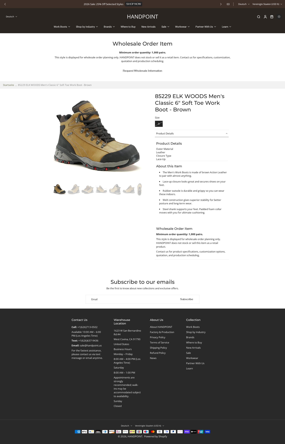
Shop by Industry (196, 332)
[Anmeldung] (265, 17)
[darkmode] (279, 17)
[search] (258, 17)
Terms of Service (159, 342)
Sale (188, 353)
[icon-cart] (271, 17)
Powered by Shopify (155, 436)
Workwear (192, 358)
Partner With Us (195, 363)
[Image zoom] (97, 137)
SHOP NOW (133, 4)
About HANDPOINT (161, 327)
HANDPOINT (135, 436)
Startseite (8, 85)
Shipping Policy (158, 347)
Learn (189, 368)
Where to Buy (194, 342)
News (153, 358)
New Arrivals (193, 347)
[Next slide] (221, 4)
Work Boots (193, 327)
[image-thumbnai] (59, 189)
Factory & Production (162, 332)
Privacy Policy (157, 337)
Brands (190, 337)
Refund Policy (158, 353)
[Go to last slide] (5, 4)
